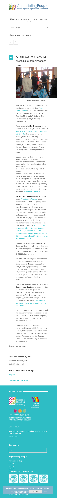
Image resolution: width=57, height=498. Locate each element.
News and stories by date (18, 361)
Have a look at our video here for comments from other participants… (31, 303)
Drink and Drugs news (32, 192)
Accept (35, 491)
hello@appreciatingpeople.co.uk (24, 19)
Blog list (12, 375)
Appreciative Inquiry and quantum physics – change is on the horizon (28, 432)
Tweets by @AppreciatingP (19, 380)
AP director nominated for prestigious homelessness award (31, 61)
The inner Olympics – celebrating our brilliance (11, 42)
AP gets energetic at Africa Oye (16, 42)
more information (20, 491)
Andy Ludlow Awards (29, 199)
